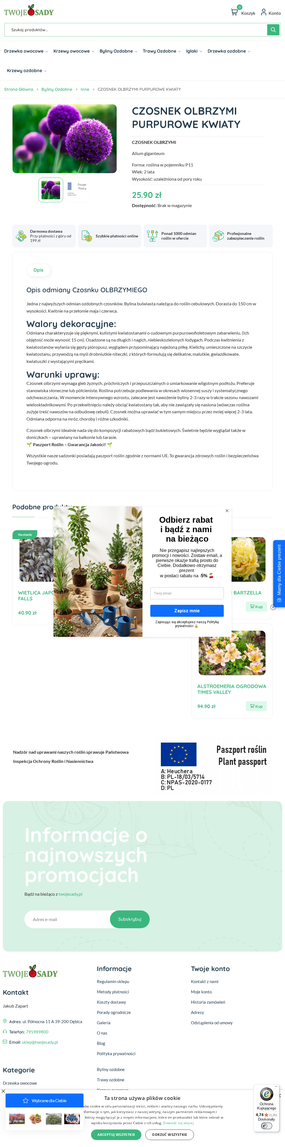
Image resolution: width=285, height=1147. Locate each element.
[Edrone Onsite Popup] (142, 573)
